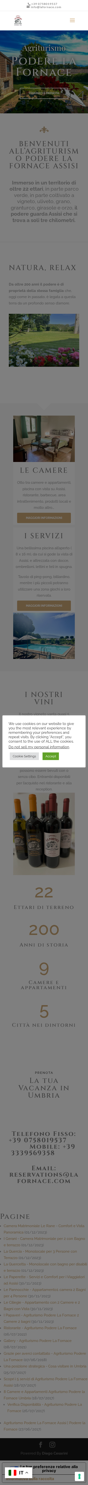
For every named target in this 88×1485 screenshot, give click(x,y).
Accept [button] (50, 756)
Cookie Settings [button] (24, 756)
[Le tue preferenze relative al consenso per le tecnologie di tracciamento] (79, 1476)
